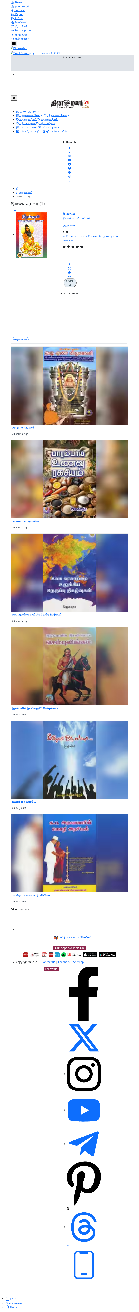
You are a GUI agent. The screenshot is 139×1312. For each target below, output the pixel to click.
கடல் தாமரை (21, 38)
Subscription (22, 30)
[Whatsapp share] (69, 272)
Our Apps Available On (69, 948)
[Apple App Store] (90, 954)
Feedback (64, 962)
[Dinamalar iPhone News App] (50, 954)
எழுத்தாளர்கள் (24, 192)
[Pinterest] (69, 168)
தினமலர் (19, 2)
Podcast (19, 10)
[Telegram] (84, 1144)
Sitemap (78, 962)
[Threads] (69, 176)
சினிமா (18, 18)
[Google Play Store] (107, 954)
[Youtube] (69, 160)
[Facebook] (69, 148)
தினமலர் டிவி (22, 6)
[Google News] (69, 172)
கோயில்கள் (20, 22)
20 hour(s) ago (20, 434)
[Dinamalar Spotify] (63, 954)
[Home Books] (17, 188)
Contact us (48, 962)
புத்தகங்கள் (21, 26)
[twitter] (84, 1037)
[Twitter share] (69, 268)
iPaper (18, 14)
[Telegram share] (69, 276)
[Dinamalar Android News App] (25, 954)
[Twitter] (69, 152)
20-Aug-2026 (19, 714)
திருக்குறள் (20, 34)
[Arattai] (68, 1246)
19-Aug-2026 (19, 901)
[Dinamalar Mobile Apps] (84, 1265)
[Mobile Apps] (69, 180)
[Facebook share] (69, 264)
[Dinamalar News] (69, 386)
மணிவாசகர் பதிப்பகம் (78, 218)
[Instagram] (69, 156)
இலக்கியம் (72, 225)
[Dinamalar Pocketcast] (74, 954)
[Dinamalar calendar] (44, 954)
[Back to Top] (4, 1293)
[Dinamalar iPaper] (35, 954)
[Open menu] (14, 43)
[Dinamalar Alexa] (57, 954)
